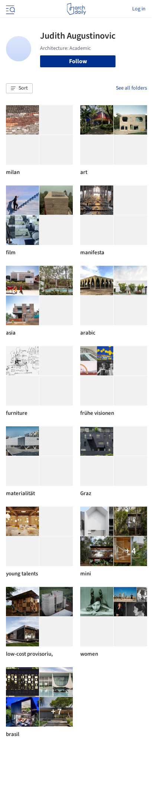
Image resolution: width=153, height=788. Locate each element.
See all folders (131, 88)
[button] (19, 88)
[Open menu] (9, 9)
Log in (139, 9)
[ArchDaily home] (76, 9)
